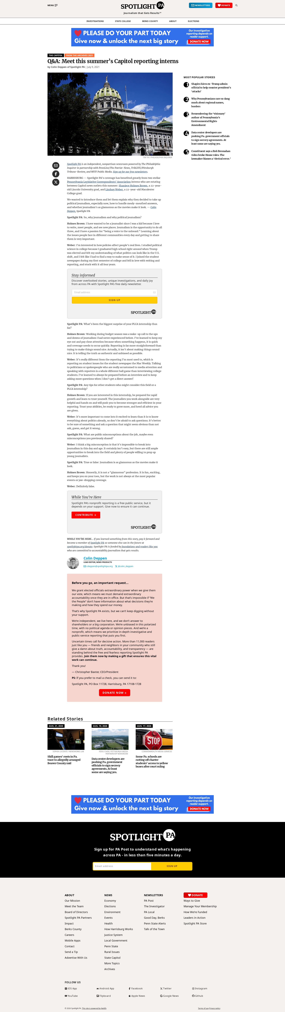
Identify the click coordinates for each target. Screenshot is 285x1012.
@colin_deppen (125, 566)
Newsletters (153, 895)
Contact (70, 946)
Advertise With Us (76, 957)
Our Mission (72, 900)
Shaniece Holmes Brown (133, 185)
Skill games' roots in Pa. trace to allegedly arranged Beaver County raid (64, 760)
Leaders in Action (194, 917)
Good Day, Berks (154, 917)
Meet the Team (74, 906)
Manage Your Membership (200, 906)
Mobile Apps (72, 940)
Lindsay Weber (114, 189)
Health (108, 923)
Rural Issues (112, 952)
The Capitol (55, 55)
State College (123, 21)
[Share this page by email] (55, 165)
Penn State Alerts (155, 923)
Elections (110, 906)
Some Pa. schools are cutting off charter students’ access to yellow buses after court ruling (152, 761)
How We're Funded (195, 912)
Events (108, 917)
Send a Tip (71, 952)
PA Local (149, 912)
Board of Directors (76, 912)
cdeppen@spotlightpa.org (100, 566)
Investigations (95, 21)
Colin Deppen (95, 558)
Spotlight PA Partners (78, 917)
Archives (109, 969)
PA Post (149, 900)
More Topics (112, 963)
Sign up (172, 866)
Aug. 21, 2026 (56, 725)
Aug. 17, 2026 (144, 725)
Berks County (150, 21)
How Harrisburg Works (118, 929)
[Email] (85, 566)
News (108, 895)
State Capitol (112, 957)
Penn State (111, 946)
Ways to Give (192, 900)
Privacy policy (214, 1008)
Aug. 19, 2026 (100, 725)
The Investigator (154, 906)
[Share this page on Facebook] (55, 173)
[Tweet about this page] (55, 182)
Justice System (113, 935)
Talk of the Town (154, 929)
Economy (110, 900)
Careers (69, 935)
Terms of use (203, 1008)
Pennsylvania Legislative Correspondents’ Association (99, 181)
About (172, 21)
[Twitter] (116, 566)
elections (193, 21)
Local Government (115, 940)
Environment (112, 912)
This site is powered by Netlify (94, 1008)
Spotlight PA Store (195, 923)
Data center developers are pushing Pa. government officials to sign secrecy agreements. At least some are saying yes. (108, 765)
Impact (69, 923)
